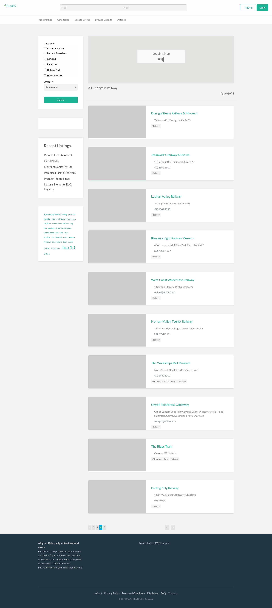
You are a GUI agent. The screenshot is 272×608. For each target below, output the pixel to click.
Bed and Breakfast (56, 53)
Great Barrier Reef (63, 228)
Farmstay (52, 64)
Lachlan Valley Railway (166, 196)
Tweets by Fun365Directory (154, 542)
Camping (51, 58)
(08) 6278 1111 (162, 333)
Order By (49, 81)
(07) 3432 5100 (162, 375)
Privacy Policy (112, 593)
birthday (47, 219)
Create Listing (82, 19)
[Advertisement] (208, 561)
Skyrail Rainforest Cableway (170, 404)
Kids (61, 233)
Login (262, 7)
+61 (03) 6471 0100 (164, 292)
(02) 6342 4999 (162, 209)
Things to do (55, 248)
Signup (248, 7)
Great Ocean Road (51, 233)
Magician (47, 237)
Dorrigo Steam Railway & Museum (174, 113)
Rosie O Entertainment (58, 155)
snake (70, 242)
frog (71, 224)
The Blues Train (161, 446)
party (65, 237)
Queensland (57, 242)
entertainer (57, 224)
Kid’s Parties (45, 19)
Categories (63, 19)
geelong (51, 228)
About (98, 593)
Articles (121, 19)
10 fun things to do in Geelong (55, 215)
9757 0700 (160, 500)
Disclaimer (153, 593)
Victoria (47, 254)
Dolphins (47, 224)
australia (71, 215)
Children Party (64, 219)
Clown (73, 219)
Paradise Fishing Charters (60, 172)
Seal (65, 242)
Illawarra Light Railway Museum (172, 238)
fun (45, 228)
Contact (172, 593)
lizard (66, 233)
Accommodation (55, 48)
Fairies (66, 224)
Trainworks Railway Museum (170, 155)
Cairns (54, 219)
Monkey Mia (57, 237)
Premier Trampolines (57, 178)
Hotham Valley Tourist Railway (172, 321)
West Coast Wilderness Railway (172, 280)
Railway (156, 126)
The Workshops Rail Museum (170, 363)
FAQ (163, 593)
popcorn (72, 237)
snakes (47, 248)
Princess (47, 242)
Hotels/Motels (54, 75)
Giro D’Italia (51, 161)
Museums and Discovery (163, 381)
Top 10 (68, 247)
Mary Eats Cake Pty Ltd (58, 166)
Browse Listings (103, 19)
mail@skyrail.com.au (165, 421)
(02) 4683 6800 (162, 167)
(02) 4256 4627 (162, 250)
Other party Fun (160, 459)
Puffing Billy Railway (165, 488)
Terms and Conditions (133, 593)
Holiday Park (53, 70)
